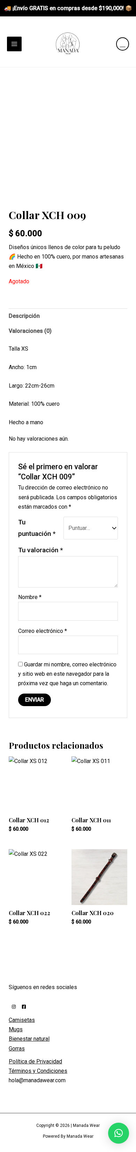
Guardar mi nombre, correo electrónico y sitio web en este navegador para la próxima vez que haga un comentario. (67, 674)
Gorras (17, 1048)
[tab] (68, 315)
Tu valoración (40, 550)
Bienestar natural (29, 1038)
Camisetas (22, 1020)
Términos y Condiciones (38, 1071)
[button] (118, 1133)
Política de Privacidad (35, 1061)
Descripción (24, 316)
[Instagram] (14, 1007)
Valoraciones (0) (30, 331)
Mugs (16, 1029)
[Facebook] (24, 1007)
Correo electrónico (42, 631)
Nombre (29, 597)
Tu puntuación (36, 528)
